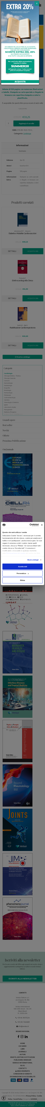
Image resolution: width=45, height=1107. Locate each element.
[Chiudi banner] (42, 525)
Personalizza (21, 573)
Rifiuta (22, 580)
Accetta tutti (22, 566)
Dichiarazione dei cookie (15, 553)
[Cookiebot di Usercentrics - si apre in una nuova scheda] (30, 525)
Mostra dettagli (33, 560)
